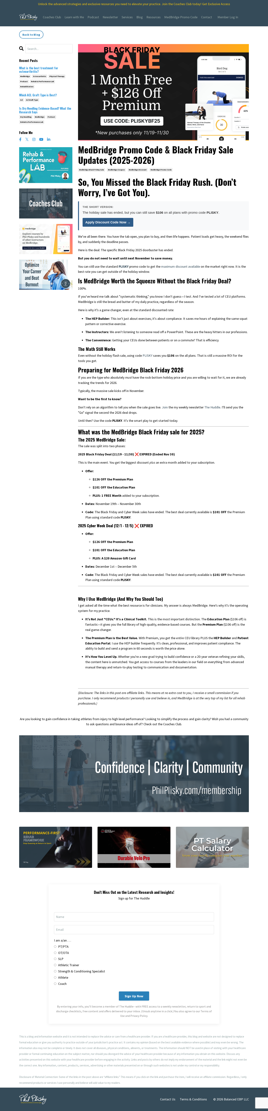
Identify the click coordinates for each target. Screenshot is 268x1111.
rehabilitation (26, 86)
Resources (153, 17)
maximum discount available (180, 266)
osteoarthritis (39, 76)
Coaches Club (52, 17)
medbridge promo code (161, 170)
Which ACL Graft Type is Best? (38, 95)
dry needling (26, 117)
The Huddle (212, 407)
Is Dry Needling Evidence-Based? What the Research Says (45, 110)
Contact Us (167, 1099)
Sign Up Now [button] (134, 996)
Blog (139, 17)
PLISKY (147, 355)
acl (21, 100)
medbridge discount (138, 170)
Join (165, 407)
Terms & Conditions (193, 1099)
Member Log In (227, 17)
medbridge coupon (116, 170)
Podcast (93, 17)
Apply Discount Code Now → (108, 222)
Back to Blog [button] (31, 34)
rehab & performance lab (42, 81)
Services (127, 17)
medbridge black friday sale (91, 170)
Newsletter (110, 17)
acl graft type (32, 100)
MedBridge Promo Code (180, 17)
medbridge (25, 76)
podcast (24, 81)
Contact (206, 17)
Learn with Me (74, 17)
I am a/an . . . (62, 940)
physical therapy (56, 76)
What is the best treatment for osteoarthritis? (38, 69)
